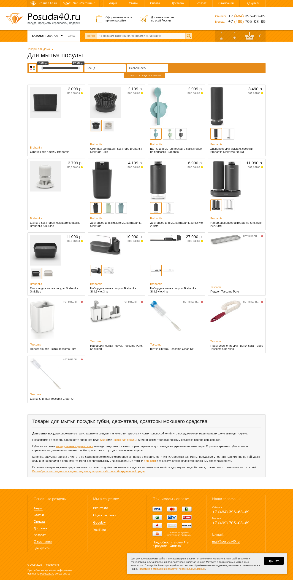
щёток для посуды (125, 440)
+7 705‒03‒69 (231, 523)
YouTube (99, 530)
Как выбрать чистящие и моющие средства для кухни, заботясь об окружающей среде (88, 471)
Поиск (91, 35)
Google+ (99, 522)
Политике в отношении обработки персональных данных (172, 568)
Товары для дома (38, 49)
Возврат (201, 3)
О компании (226, 3)
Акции (113, 3)
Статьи (133, 3)
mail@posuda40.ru (226, 541)
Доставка (178, 3)
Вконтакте (100, 508)
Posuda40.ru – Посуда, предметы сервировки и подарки (53, 18)
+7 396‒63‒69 (231, 512)
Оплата (155, 3)
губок (103, 440)
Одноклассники (104, 515)
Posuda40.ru (47, 573)
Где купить (252, 3)
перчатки (150, 461)
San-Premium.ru (85, 3)
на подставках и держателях (74, 446)
